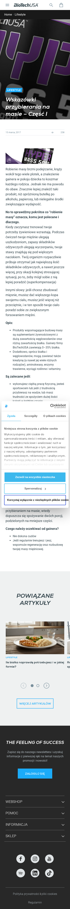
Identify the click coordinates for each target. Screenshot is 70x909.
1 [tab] (32, 685)
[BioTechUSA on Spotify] (20, 873)
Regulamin (35, 902)
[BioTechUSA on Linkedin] (35, 873)
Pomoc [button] (12, 813)
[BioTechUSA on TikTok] (49, 873)
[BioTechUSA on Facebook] (20, 858)
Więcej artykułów (35, 704)
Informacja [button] (16, 824)
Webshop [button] (14, 801)
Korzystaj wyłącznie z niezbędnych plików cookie (36, 499)
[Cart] (61, 5)
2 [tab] (37, 685)
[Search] (51, 5)
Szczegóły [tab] (30, 415)
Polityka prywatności (26, 894)
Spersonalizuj (33, 488)
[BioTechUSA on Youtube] (49, 858)
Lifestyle (20, 14)
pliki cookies (49, 894)
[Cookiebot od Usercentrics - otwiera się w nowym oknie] (50, 406)
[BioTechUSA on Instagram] (35, 858)
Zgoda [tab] (11, 415)
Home (8, 14)
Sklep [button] (11, 836)
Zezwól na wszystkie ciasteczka (35, 477)
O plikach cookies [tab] (54, 415)
